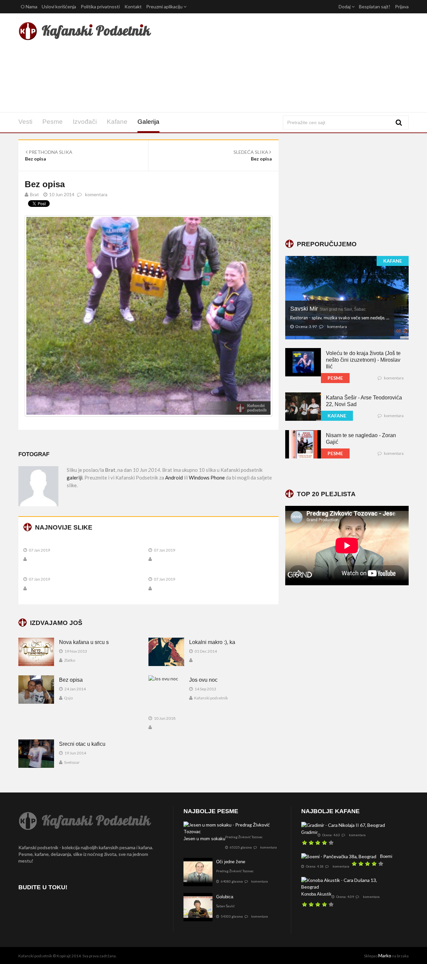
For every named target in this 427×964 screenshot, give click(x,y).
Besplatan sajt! (374, 6)
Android (174, 477)
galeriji (74, 477)
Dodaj (345, 6)
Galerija (148, 121)
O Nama (29, 6)
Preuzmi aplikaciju (164, 6)
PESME (335, 378)
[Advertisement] (280, 62)
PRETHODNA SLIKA (50, 152)
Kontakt (133, 6)
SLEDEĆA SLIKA (251, 152)
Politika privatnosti (100, 6)
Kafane (117, 121)
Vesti (25, 121)
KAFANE (392, 261)
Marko (384, 955)
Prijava (402, 6)
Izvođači (85, 121)
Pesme (52, 121)
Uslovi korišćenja (59, 6)
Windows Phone (207, 477)
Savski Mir (328, 308)
